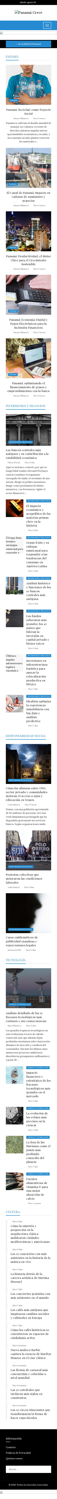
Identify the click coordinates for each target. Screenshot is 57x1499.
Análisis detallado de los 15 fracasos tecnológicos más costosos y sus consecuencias (26, 1017)
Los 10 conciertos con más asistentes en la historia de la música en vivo (31, 1258)
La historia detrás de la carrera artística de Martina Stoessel (30, 1278)
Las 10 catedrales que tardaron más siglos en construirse (26, 1394)
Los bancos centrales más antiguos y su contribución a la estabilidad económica (27, 454)
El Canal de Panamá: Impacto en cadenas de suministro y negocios (28, 196)
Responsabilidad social (20, 780)
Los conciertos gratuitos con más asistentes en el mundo (30, 1296)
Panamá (13, 100)
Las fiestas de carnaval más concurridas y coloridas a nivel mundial (29, 1374)
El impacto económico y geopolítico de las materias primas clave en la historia (38, 515)
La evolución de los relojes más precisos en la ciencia (37, 1119)
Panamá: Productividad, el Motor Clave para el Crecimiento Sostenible (28, 260)
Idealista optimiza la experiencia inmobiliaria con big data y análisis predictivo (38, 711)
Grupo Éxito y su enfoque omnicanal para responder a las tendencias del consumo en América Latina (37, 554)
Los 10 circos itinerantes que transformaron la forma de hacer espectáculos (30, 1414)
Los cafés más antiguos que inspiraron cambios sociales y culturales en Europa (30, 1314)
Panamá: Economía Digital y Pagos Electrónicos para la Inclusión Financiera (28, 323)
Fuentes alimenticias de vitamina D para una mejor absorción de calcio (37, 1188)
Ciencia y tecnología (19, 1004)
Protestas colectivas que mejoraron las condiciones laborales (24, 878)
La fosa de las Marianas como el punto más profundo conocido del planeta (38, 1152)
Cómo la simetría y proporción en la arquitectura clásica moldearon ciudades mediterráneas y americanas (30, 1233)
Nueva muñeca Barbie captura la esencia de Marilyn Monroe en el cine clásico (31, 1354)
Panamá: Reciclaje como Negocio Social (28, 111)
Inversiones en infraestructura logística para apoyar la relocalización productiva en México (37, 672)
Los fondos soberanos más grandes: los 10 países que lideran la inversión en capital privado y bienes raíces (37, 629)
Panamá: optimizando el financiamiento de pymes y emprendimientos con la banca (28, 387)
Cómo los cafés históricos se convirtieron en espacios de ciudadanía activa (30, 1334)
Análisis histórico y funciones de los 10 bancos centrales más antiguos (38, 591)
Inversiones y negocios (20, 442)
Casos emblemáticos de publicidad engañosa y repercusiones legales (22, 941)
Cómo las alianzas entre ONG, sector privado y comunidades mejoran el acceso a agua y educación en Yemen (26, 794)
